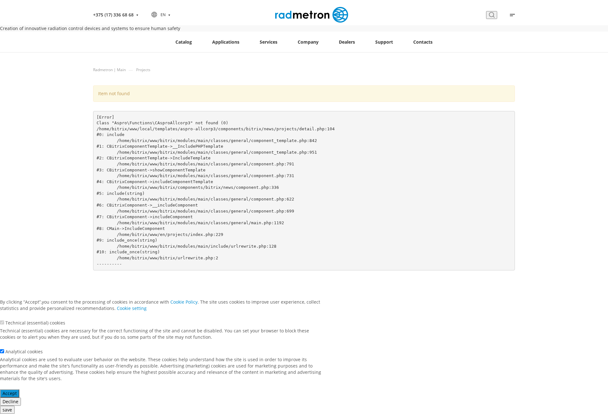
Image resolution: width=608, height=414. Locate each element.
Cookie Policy (184, 302)
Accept (10, 393)
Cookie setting (132, 308)
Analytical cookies (24, 352)
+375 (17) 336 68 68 (113, 15)
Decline (10, 402)
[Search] (491, 15)
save (7, 410)
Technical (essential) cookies (35, 323)
